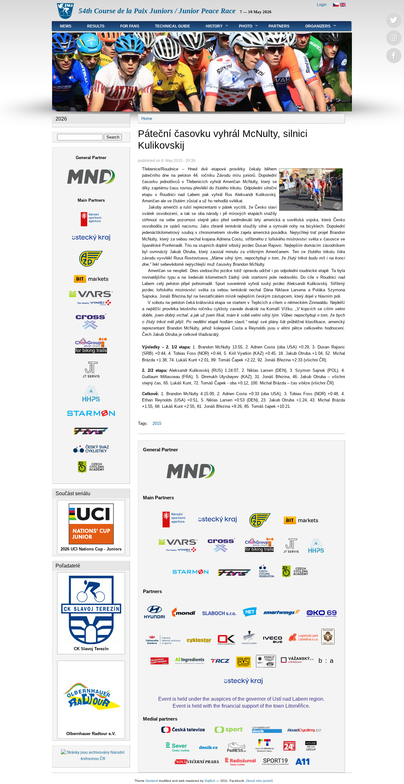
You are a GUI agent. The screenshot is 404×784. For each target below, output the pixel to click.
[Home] (65, 17)
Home (146, 118)
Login (322, 5)
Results (95, 26)
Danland (152, 780)
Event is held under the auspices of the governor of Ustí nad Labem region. (241, 699)
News (65, 26)
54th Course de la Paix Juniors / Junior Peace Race (157, 11)
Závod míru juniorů (259, 780)
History (210, 26)
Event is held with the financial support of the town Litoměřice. (241, 706)
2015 (156, 423)
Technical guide (172, 26)
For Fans (129, 26)
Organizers (313, 26)
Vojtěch (210, 780)
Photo (241, 26)
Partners (279, 26)
